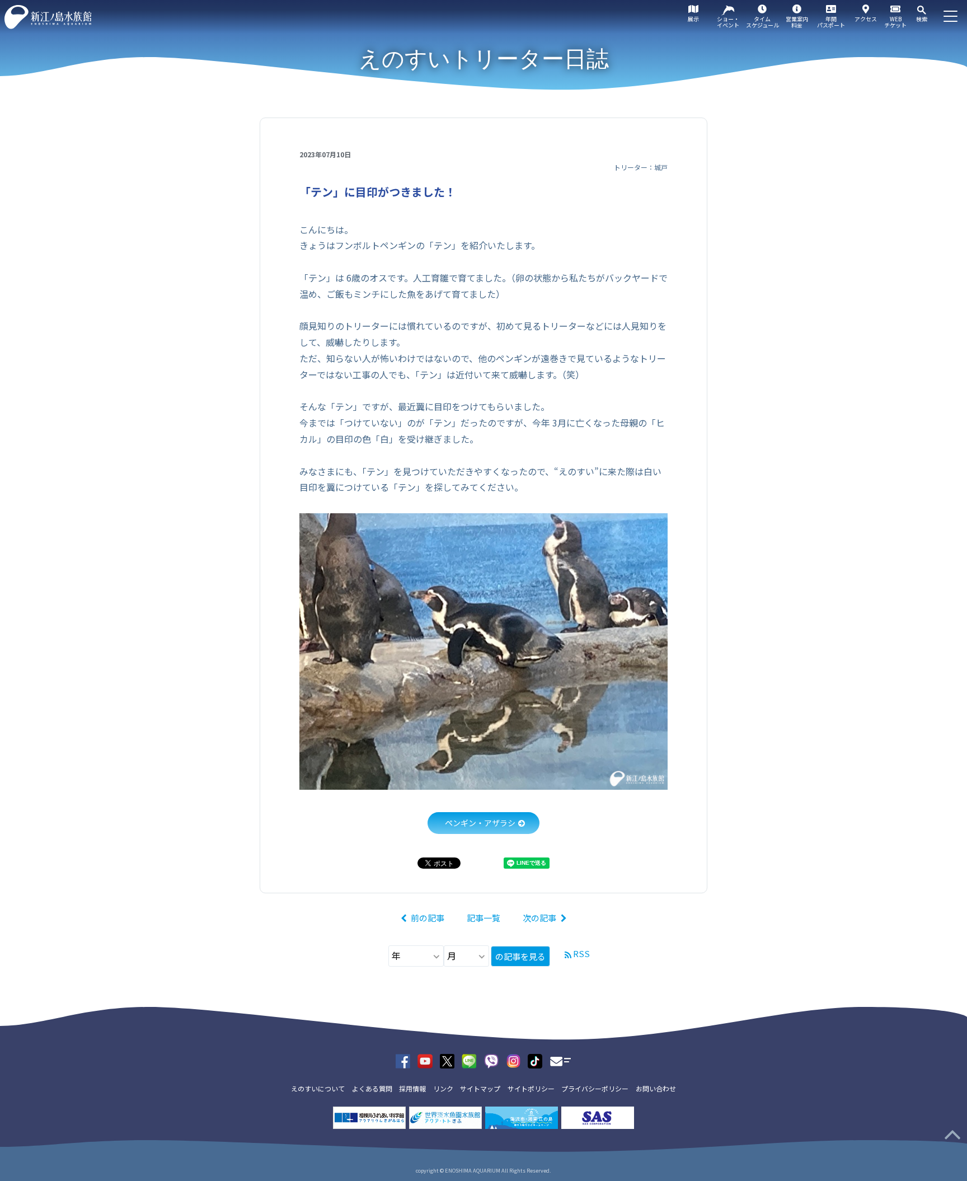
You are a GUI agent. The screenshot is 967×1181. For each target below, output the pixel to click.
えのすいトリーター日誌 (484, 58)
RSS (581, 953)
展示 (693, 19)
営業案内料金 (797, 22)
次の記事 (539, 918)
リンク (443, 1088)
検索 (921, 19)
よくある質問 (372, 1088)
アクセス (866, 19)
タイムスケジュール (762, 22)
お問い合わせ (656, 1088)
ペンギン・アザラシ (480, 822)
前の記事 (427, 918)
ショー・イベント (728, 22)
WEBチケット (895, 22)
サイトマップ (480, 1088)
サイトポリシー (531, 1088)
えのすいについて (318, 1088)
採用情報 (412, 1088)
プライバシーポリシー (594, 1088)
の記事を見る (520, 956)
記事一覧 (483, 918)
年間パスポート (831, 22)
